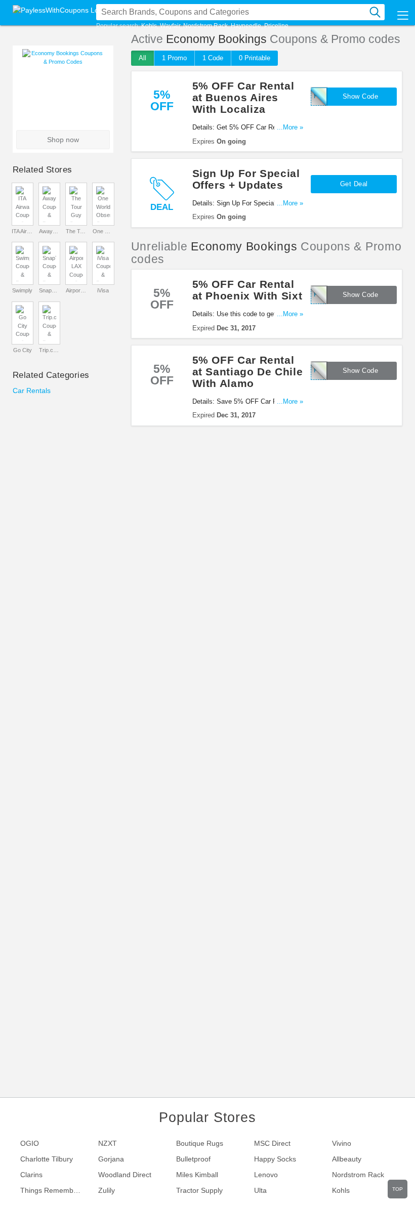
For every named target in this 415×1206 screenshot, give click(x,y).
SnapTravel (49, 290)
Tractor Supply (199, 1190)
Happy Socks (275, 1159)
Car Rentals (32, 390)
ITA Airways (22, 231)
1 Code (212, 58)
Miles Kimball (197, 1175)
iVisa (103, 290)
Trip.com (49, 350)
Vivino (341, 1143)
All (142, 58)
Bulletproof (193, 1159)
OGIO (29, 1143)
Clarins (31, 1175)
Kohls (149, 25)
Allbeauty (346, 1159)
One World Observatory (103, 231)
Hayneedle (246, 25)
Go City (22, 350)
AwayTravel (49, 231)
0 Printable (254, 58)
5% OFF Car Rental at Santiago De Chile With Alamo (247, 371)
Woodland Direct (124, 1175)
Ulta (260, 1190)
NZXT (107, 1143)
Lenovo (266, 1175)
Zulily (106, 1190)
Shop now (63, 140)
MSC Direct (272, 1143)
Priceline (276, 25)
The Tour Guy (76, 231)
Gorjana (111, 1159)
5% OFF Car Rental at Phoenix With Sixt (247, 290)
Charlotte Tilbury (46, 1159)
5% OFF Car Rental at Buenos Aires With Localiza (243, 97)
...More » (290, 127)
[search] (375, 12)
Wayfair (170, 25)
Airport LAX (76, 290)
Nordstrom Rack (205, 25)
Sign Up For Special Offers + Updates (246, 179)
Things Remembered (54, 1190)
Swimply (22, 290)
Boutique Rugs (199, 1143)
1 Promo (174, 58)
